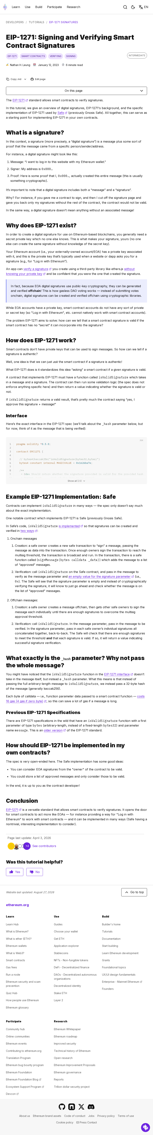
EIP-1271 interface (118, 674)
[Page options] (25, 79)
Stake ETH (60, 993)
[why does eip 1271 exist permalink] (4, 225)
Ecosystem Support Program (25, 1086)
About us (24, 1115)
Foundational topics (114, 967)
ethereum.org (17, 905)
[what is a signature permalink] (4, 132)
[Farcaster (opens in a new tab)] (71, 1106)
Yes (17, 872)
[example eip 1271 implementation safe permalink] (4, 496)
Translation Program (18, 1058)
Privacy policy (106, 1115)
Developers (15, 22)
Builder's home (111, 924)
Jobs (91, 1115)
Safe (62, 113)
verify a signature (37, 269)
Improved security (65, 1043)
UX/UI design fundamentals (118, 974)
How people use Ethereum (22, 1000)
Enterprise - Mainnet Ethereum (122, 981)
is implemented (71, 526)
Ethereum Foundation (19, 1072)
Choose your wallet (66, 931)
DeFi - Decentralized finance (71, 967)
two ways (29, 531)
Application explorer (66, 945)
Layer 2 (58, 1000)
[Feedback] (145, 1127)
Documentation (111, 938)
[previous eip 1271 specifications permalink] (4, 712)
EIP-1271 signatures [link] (63, 22)
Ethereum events (16, 1043)
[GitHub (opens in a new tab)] (62, 1106)
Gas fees (11, 967)
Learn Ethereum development (120, 953)
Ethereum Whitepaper (67, 1029)
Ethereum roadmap (65, 1036)
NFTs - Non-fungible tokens (71, 960)
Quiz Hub (11, 993)
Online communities (18, 1036)
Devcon (12, 1093)
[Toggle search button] (125, 7)
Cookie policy (64, 1122)
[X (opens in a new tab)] (81, 1106)
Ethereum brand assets (47, 1115)
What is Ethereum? (17, 931)
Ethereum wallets (16, 945)
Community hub (15, 1029)
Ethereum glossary (17, 1007)
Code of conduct (74, 1115)
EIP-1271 (20, 100)
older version (55, 730)
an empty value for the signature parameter (101, 576)
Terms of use (126, 1115)
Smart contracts (15, 960)
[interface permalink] (4, 416)
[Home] (5, 7)
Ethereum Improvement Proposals (74, 1065)
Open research (63, 1058)
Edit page (38, 79)
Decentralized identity (67, 985)
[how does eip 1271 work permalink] (4, 340)
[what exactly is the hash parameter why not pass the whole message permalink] (4, 661)
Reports (59, 1079)
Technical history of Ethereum (72, 1050)
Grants (106, 960)
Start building (110, 945)
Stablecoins (61, 953)
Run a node (13, 974)
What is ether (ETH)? (19, 938)
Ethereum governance (67, 1072)
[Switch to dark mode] (133, 7)
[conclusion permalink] (4, 800)
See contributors (44, 846)
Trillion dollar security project (72, 1086)
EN (146, 7)
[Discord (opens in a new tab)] (91, 1106)
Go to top (137, 892)
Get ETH (59, 938)
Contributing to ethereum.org (23, 1050)
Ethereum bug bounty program (25, 1065)
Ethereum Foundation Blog (23, 1079)
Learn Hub (12, 924)
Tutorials (36, 22)
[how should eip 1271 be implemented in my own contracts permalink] (4, 749)
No (37, 872)
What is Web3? (15, 953)
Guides (58, 924)
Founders (108, 988)
